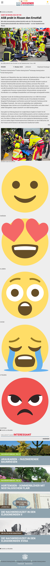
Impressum (21, 563)
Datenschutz (28, 563)
